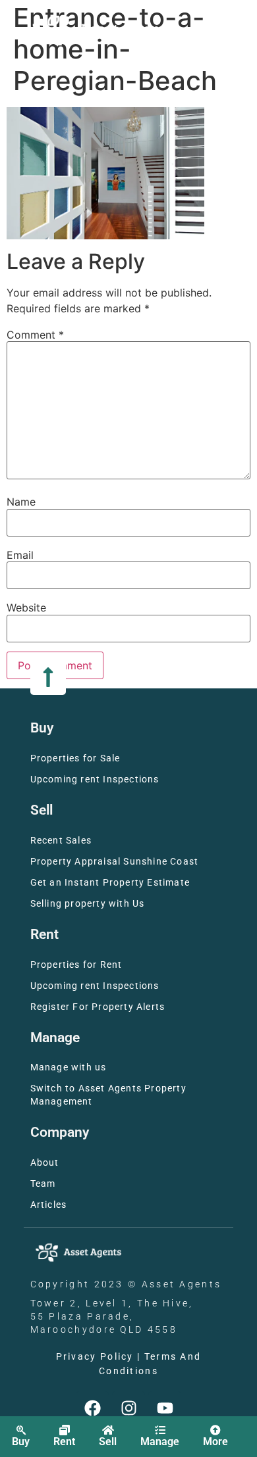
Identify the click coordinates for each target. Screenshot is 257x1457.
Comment (35, 334)
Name (21, 501)
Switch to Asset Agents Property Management (108, 1095)
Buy (21, 1441)
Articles (48, 1204)
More (215, 1441)
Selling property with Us (87, 903)
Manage (159, 1441)
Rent (64, 1441)
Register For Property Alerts (97, 1007)
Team (43, 1183)
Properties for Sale (75, 758)
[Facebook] (92, 1407)
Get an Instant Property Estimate (110, 882)
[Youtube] (164, 1407)
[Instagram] (128, 1407)
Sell (108, 1441)
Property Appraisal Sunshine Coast (114, 861)
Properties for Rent (76, 964)
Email (20, 555)
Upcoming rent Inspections (94, 779)
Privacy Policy (95, 1356)
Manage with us (68, 1067)
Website (26, 607)
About (44, 1162)
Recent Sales (61, 840)
